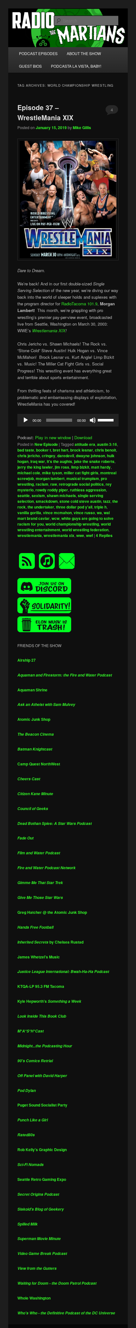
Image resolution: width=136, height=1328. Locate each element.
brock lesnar (81, 450)
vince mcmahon (57, 512)
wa (99, 512)
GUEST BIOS (30, 66)
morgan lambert (50, 478)
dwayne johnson (90, 455)
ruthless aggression (88, 490)
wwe (80, 535)
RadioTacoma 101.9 (79, 304)
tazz (106, 501)
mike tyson (52, 473)
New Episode (46, 444)
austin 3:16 (107, 444)
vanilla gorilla (29, 512)
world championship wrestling (72, 524)
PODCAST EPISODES (38, 53)
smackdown (47, 501)
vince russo (84, 512)
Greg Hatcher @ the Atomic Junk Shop (52, 912)
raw (53, 484)
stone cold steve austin (80, 501)
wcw (55, 518)
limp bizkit (80, 467)
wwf (89, 535)
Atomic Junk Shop (33, 719)
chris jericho (28, 455)
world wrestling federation (85, 530)
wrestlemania (29, 535)
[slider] (106, 419)
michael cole (28, 473)
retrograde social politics (81, 484)
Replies (104, 535)
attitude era (85, 444)
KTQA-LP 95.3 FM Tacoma (40, 986)
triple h (100, 507)
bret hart (60, 450)
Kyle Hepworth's (49, 1001)
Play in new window (53, 437)
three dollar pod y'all (74, 507)
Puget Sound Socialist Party (42, 1105)
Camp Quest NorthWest (38, 764)
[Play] (25, 420)
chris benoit (105, 450)
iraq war (37, 461)
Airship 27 (26, 660)
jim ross (62, 467)
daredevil (65, 455)
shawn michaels (61, 495)
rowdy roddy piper (51, 490)
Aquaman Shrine (32, 690)
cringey (48, 455)
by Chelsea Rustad (50, 942)
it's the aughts (59, 461)
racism (42, 484)
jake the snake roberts (94, 461)
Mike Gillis (82, 127)
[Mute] (93, 420)
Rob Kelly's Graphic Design (42, 1149)
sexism (38, 495)
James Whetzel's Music (38, 957)
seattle (23, 495)
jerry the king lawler (35, 467)
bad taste (25, 450)
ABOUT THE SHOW (84, 53)
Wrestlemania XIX (48, 330)
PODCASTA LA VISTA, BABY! (76, 66)
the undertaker (41, 507)
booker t (43, 450)
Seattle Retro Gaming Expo (41, 1179)
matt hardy (101, 467)
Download (83, 437)
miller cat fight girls (81, 473)
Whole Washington (34, 1298)
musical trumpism (82, 478)
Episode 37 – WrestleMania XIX (45, 112)
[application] (68, 420)
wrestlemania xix (59, 535)
